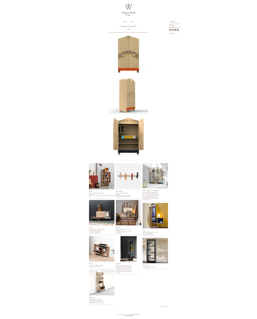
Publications (172, 33)
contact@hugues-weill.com (175, 27)
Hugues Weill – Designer (134, 314)
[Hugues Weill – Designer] (128, 10)
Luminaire (131, 21)
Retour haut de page (164, 306)
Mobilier (125, 21)
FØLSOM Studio (130, 315)
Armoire (128, 28)
